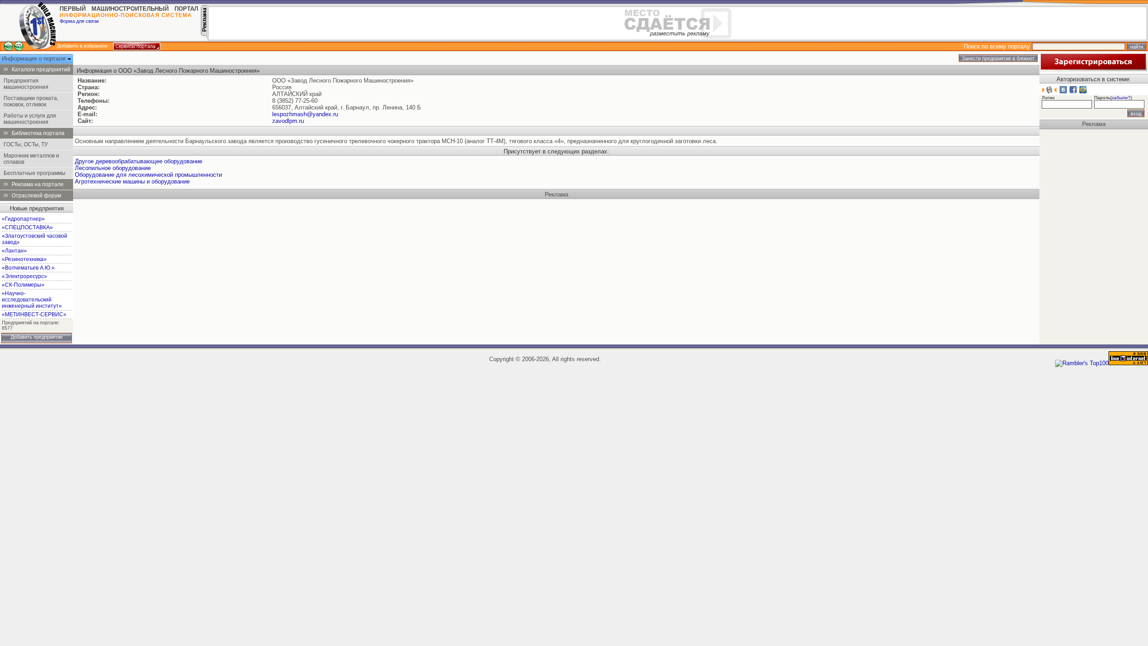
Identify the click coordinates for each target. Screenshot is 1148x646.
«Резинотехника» (24, 259)
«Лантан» (14, 251)
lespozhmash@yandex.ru (305, 114)
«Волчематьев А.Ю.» (28, 268)
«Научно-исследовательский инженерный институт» (32, 299)
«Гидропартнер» (23, 219)
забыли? (1121, 97)
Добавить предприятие (37, 337)
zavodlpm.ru (288, 121)
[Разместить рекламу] (204, 35)
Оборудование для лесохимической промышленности (148, 174)
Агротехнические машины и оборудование (132, 181)
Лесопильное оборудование (113, 168)
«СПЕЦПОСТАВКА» (27, 227)
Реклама (556, 194)
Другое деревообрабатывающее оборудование (138, 161)
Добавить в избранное (82, 45)
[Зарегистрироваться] (1093, 68)
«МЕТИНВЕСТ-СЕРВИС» (34, 314)
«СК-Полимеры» (23, 285)
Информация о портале (34, 58)
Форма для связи (79, 21)
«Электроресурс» (24, 276)
